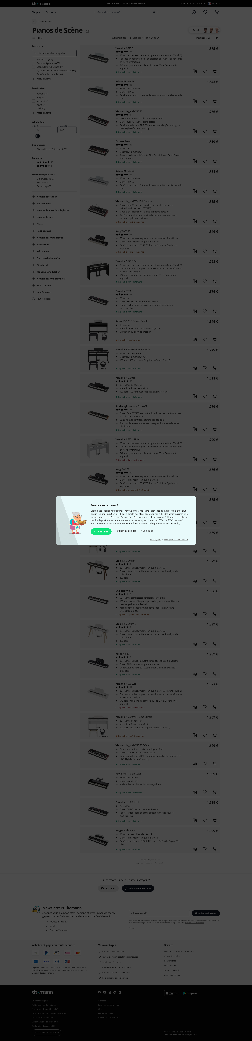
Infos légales (155, 539)
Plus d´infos (146, 530)
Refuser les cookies (126, 530)
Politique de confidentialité (176, 539)
